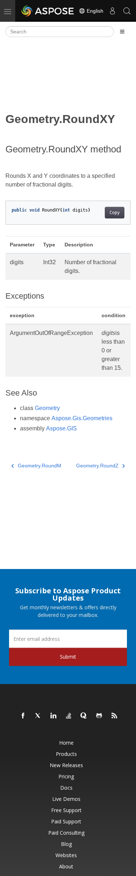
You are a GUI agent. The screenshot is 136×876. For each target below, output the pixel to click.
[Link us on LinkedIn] (53, 716)
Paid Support (66, 821)
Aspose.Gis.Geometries (81, 418)
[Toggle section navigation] (122, 31)
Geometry (47, 408)
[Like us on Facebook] (23, 716)
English (94, 11)
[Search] (127, 11)
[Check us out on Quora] (84, 716)
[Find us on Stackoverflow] (69, 716)
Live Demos (66, 798)
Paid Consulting (66, 832)
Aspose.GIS (61, 428)
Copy (115, 212)
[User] (112, 11)
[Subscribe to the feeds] (114, 716)
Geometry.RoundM (39, 465)
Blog (66, 843)
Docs (66, 787)
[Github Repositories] (99, 716)
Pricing (66, 776)
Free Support (66, 810)
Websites (66, 855)
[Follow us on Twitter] (38, 716)
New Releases (66, 765)
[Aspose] (48, 11)
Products (66, 753)
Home (66, 742)
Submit (68, 656)
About (66, 866)
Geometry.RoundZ (97, 465)
